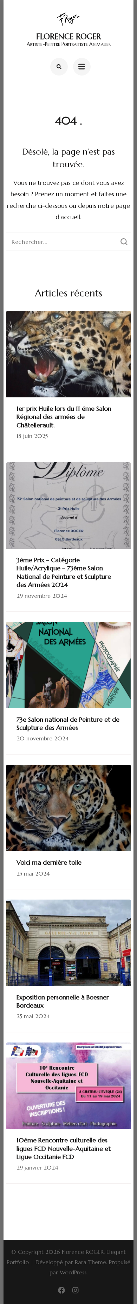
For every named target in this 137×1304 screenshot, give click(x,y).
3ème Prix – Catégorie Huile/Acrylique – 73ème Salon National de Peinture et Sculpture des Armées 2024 (64, 572)
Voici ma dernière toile (49, 862)
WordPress (73, 1272)
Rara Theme (90, 1262)
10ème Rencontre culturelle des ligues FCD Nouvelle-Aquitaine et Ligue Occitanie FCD (64, 1148)
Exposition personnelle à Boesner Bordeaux (63, 1001)
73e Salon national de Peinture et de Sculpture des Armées (68, 723)
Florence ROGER (68, 36)
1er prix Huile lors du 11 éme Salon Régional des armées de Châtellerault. (64, 416)
